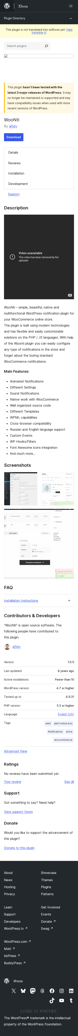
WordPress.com (17, 942)
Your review (12, 782)
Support (14, 194)
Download (14, 137)
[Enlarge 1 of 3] (32, 477)
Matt (9, 949)
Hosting (9, 887)
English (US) (66, 714)
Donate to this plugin (19, 848)
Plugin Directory (14, 18)
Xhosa (18, 981)
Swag (47, 928)
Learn (8, 907)
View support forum (18, 812)
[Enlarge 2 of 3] (69, 477)
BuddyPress (15, 963)
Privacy (9, 894)
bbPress (12, 956)
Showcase (48, 873)
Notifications (55, 731)
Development (18, 184)
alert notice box (63, 723)
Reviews (14, 163)
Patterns (47, 894)
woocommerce (63, 739)
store (69, 731)
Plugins (46, 887)
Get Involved (50, 907)
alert (48, 723)
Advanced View (15, 751)
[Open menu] (71, 6)
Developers (12, 921)
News (8, 880)
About (8, 873)
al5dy (13, 126)
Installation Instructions (21, 601)
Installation (16, 173)
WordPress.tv (16, 928)
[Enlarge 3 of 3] (69, 514)
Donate (48, 921)
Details (13, 152)
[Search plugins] (46, 46)
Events (46, 914)
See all (69, 782)
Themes (47, 880)
